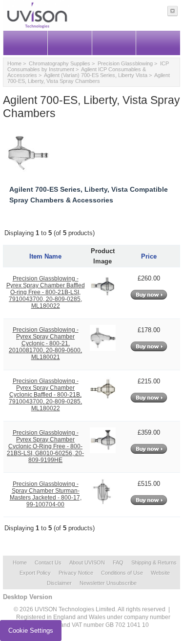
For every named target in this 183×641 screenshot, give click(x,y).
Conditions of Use (122, 573)
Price (149, 256)
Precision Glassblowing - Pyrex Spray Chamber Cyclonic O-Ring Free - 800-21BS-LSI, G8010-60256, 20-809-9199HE (45, 446)
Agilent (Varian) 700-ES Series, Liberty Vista (95, 75)
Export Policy (35, 573)
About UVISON (87, 562)
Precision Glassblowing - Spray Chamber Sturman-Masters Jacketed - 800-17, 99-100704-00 (45, 494)
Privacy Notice (76, 573)
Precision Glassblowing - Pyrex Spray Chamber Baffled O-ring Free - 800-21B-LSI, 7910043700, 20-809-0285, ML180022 (45, 292)
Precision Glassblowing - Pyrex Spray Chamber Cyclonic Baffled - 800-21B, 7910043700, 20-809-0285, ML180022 (45, 395)
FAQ (118, 562)
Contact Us (48, 562)
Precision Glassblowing (125, 63)
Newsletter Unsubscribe (108, 583)
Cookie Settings (30, 630)
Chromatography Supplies (59, 63)
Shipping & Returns (154, 562)
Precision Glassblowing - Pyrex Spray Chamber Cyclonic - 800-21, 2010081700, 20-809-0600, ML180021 (45, 343)
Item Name (45, 256)
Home (14, 63)
